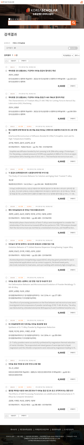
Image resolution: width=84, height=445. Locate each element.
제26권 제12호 (26, 147)
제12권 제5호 (25, 405)
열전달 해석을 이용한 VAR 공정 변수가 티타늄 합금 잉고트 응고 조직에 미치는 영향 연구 (41, 391)
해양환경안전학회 (51, 184)
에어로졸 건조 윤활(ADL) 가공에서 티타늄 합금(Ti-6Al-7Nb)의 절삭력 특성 (36, 97)
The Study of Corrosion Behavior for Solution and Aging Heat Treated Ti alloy (40, 176)
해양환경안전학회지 (15, 184)
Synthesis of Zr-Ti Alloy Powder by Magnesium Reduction (32, 327)
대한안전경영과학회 (15, 375)
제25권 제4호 (25, 255)
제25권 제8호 (25, 218)
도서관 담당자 (69, 430)
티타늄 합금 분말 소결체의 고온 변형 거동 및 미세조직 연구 (30, 281)
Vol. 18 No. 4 (45, 335)
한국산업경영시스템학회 (17, 82)
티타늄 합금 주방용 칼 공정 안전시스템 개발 (25, 364)
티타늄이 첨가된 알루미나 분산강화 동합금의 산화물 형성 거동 (31, 244)
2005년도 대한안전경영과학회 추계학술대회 (46, 372)
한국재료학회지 (14, 147)
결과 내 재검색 (16, 19)
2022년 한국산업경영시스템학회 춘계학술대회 (50, 112)
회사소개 (13, 430)
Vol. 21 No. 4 (45, 295)
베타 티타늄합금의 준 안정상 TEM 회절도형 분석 (26, 210)
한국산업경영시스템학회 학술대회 (20, 79)
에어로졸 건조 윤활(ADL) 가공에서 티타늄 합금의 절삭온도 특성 (32, 71)
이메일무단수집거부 (42, 430)
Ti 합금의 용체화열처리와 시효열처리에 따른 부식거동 (29, 173)
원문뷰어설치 (56, 430)
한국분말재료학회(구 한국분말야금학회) (22, 298)
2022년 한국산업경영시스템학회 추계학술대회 (50, 79)
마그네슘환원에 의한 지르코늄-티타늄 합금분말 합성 (28, 324)
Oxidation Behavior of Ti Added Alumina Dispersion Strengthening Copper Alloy (41, 247)
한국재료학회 (47, 147)
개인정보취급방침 (26, 430)
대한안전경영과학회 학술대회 (19, 372)
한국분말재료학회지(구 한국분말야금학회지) (24, 295)
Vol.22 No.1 (28, 184)
